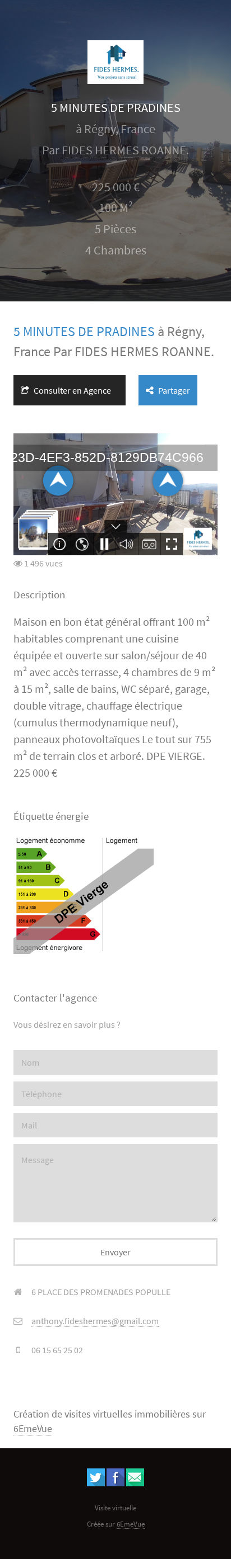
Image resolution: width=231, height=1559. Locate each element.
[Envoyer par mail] (135, 1483)
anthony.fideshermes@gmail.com (95, 1320)
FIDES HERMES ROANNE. (125, 150)
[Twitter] (96, 1483)
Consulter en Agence (71, 390)
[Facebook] (115, 1483)
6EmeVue (32, 1429)
